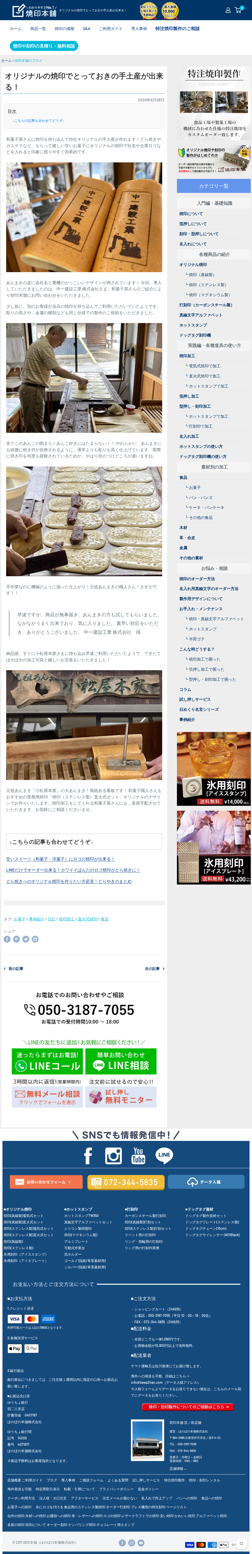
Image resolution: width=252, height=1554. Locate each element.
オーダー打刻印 (118, 1507)
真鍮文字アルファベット (201, 314)
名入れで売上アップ (156, 1498)
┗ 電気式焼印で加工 (202, 365)
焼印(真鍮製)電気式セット (24, 1215)
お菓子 (20, 919)
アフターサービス (84, 1498)
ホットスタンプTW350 (81, 1215)
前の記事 (16, 968)
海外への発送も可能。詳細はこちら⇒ (160, 1376)
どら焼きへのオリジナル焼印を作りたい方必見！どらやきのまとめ (69, 881)
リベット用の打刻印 (140, 1235)
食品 (105, 919)
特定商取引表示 (48, 1489)
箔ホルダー (72, 1254)
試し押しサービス (195, 699)
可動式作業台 (74, 1248)
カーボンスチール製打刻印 (145, 1215)
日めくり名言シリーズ (199, 709)
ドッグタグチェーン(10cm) (205, 1228)
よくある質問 (118, 1480)
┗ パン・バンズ (198, 497)
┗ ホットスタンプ (200, 628)
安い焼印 (167, 1516)
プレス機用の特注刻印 (148, 1507)
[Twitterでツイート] (25, 939)
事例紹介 (37, 919)
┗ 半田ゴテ (194, 639)
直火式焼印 (87, 919)
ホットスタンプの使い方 (201, 446)
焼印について (191, 213)
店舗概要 (14, 1480)
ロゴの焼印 (112, 1516)
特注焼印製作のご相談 (178, 28)
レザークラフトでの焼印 (140, 1516)
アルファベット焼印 (211, 1516)
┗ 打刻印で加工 (198, 426)
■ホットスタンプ (78, 1209)
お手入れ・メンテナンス (201, 608)
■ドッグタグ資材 (199, 1209)
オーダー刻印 (57, 1525)
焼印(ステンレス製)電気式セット (29, 1228)
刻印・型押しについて (199, 233)
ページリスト (176, 1507)
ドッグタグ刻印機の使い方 (203, 456)
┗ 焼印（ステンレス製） (206, 284)
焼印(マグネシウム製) (80, 1235)
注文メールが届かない (120, 1498)
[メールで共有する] (35, 939)
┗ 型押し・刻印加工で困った (210, 679)
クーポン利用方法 (21, 1498)
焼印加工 (67, 919)
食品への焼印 (211, 1498)
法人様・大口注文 (53, 1498)
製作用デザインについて (201, 598)
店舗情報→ (178, 1468)
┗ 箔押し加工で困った (204, 669)
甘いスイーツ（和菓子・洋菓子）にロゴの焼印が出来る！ (60, 858)
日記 (52, 919)
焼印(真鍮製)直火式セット (24, 1222)
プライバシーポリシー (116, 1489)
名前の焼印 (16, 1525)
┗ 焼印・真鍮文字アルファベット (214, 618)
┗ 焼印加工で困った (202, 659)
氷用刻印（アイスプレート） (26, 1261)
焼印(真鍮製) (13, 1241)
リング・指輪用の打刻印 (144, 1241)
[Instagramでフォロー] (131, 1542)
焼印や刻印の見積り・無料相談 (44, 45)
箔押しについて (193, 223)
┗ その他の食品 (198, 517)
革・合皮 (187, 537)
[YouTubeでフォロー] (141, 1542)
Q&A (86, 28)
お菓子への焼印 (19, 1507)
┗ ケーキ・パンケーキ (204, 507)
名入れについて (193, 243)
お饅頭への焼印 (59, 1516)
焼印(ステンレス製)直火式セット (29, 1235)
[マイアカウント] (228, 10)
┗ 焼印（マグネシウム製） (208, 294)
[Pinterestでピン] (16, 939)
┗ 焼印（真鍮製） (200, 274)
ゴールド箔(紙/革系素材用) (85, 1261)
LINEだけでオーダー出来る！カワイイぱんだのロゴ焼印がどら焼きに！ (73, 869)
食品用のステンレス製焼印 (84, 1507)
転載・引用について (79, 1489)
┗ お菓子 (192, 487)
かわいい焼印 (184, 1516)
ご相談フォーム (91, 1480)
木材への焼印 (35, 1516)
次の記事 (152, 968)
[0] (238, 10)
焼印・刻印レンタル (204, 1480)
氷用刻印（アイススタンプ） (26, 1254)
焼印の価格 (64, 28)
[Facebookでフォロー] (122, 1542)
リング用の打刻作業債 (142, 1248)
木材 (183, 527)
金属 (183, 547)
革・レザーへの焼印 (87, 1516)
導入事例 (139, 28)
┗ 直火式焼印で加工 (202, 375)
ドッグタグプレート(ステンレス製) (212, 1222)
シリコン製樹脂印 (78, 1228)
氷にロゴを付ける (49, 1507)
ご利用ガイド (111, 28)
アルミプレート (76, 1241)
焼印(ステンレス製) (18, 1248)
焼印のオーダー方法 (197, 578)
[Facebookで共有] (7, 939)
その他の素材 (191, 557)
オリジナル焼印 (193, 264)
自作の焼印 (16, 1516)
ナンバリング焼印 (82, 1525)
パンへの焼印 (186, 1498)
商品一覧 (38, 28)
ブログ (52, 1480)
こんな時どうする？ (197, 649)
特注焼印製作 (174, 1480)
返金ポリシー (148, 1489)
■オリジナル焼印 (18, 1209)
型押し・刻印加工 (195, 406)
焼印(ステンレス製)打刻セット (148, 1228)
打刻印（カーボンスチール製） (207, 304)
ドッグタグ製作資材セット (206, 1215)
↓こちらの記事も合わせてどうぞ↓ (38, 121)
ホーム (16, 28)
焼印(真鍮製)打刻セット (143, 1222)
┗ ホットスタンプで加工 (206, 386)
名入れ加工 (189, 436)
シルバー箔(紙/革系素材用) (85, 1267)
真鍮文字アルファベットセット (88, 1222)
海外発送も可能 (19, 1489)
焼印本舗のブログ (28, 60)
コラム (185, 689)
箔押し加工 (189, 396)
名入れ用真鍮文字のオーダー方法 (208, 588)
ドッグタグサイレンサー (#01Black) (212, 1235)
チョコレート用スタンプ (115, 1525)
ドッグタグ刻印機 (195, 335)
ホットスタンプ (193, 325)
